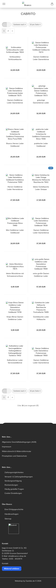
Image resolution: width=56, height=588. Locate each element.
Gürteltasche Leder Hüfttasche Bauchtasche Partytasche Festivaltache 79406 (41, 318)
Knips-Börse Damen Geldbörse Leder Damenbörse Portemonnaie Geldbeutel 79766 (15, 318)
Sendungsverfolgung (13, 481)
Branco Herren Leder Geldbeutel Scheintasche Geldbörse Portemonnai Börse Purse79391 (15, 144)
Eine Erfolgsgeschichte (14, 509)
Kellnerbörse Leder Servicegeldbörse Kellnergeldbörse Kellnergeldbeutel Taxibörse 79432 (15, 361)
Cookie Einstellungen (13, 493)
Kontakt (5, 563)
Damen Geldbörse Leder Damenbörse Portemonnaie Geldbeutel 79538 (41, 231)
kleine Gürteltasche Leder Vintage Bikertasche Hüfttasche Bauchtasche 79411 (41, 188)
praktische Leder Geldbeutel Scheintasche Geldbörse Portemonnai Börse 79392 (41, 144)
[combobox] (20, 24)
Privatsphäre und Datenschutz (14, 456)
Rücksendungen (11, 485)
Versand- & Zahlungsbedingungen (19, 477)
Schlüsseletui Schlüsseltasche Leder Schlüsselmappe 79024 (15, 58)
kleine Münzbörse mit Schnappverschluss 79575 (15, 274)
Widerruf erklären (11, 569)
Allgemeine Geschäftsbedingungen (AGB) (19, 442)
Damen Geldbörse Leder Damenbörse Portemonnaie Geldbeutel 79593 (41, 361)
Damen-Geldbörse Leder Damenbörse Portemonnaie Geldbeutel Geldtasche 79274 (41, 58)
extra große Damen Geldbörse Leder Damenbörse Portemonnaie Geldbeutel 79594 (41, 274)
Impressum (6, 447)
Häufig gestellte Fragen (14, 489)
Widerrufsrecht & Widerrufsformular (16, 451)
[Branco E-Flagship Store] (28, 4)
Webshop (19, 581)
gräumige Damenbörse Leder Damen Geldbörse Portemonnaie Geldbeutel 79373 (41, 101)
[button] (4, 24)
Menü (4, 4)
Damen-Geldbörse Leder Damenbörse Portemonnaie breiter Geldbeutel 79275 (15, 101)
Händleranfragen (11, 514)
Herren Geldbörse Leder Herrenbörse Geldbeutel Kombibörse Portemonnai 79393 (15, 188)
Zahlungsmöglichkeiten (14, 472)
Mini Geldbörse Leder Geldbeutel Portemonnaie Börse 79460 (15, 231)
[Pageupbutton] (49, 584)
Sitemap (8, 519)
